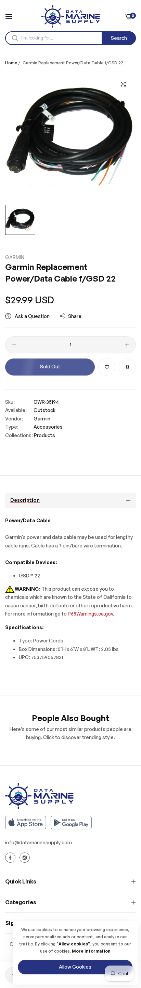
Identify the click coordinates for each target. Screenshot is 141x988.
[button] (106, 367)
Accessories (48, 427)
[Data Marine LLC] (70, 16)
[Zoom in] (123, 84)
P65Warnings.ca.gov (90, 614)
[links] (11, 857)
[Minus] (14, 345)
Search (119, 38)
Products (44, 435)
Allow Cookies (75, 967)
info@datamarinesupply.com (38, 842)
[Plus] (127, 345)
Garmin (14, 257)
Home (11, 62)
